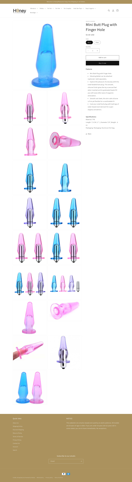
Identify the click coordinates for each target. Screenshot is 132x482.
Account (15, 447)
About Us (16, 423)
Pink (97, 42)
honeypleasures (21, 477)
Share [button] (89, 134)
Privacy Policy (17, 440)
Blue (89, 42)
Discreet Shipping (18, 430)
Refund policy (40, 477)
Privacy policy (49, 477)
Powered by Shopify (30, 477)
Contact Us (16, 443)
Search (15, 450)
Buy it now (102, 63)
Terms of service (59, 477)
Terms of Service (18, 436)
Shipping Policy (17, 426)
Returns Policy (17, 433)
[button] (34, 8)
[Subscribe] (81, 461)
